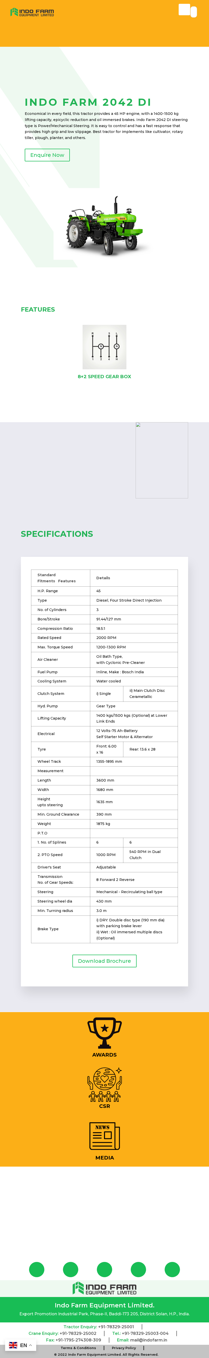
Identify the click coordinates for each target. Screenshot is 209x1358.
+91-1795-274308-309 (78, 1340)
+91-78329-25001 (116, 1326)
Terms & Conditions (78, 1348)
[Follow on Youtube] (104, 1269)
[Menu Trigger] (184, 9)
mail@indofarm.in (148, 1340)
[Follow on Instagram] (70, 1269)
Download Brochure (104, 961)
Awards (104, 1055)
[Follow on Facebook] (36, 1269)
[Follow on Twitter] (138, 1269)
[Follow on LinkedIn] (172, 1269)
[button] (13, 355)
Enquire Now (47, 155)
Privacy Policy (124, 1348)
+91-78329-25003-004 (145, 1333)
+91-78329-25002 (78, 1333)
